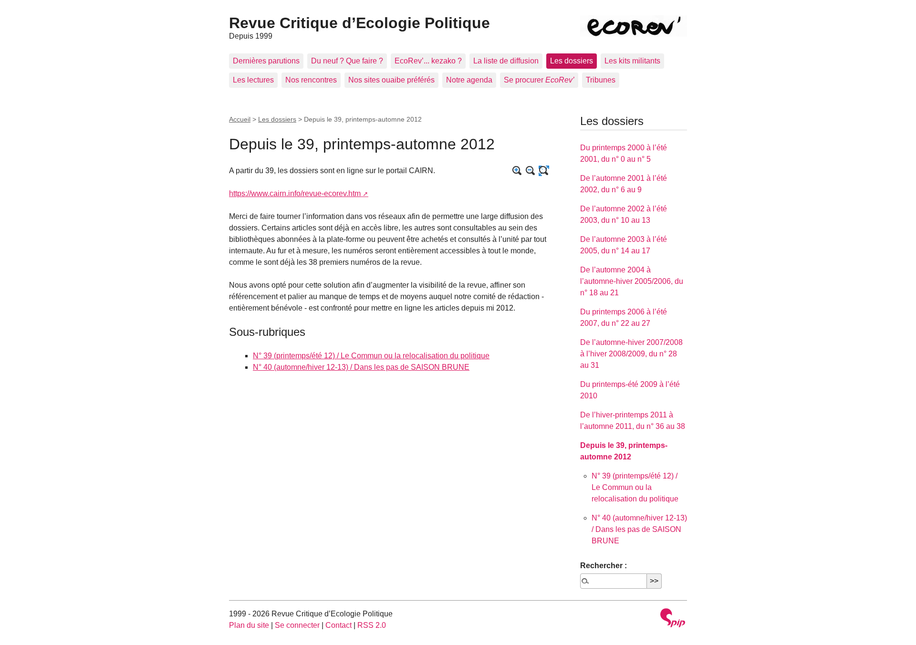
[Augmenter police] (517, 171)
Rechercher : (603, 566)
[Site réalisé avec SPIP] (672, 619)
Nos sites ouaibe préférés (391, 80)
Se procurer (539, 80)
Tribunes (600, 80)
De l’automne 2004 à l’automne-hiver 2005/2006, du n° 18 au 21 (631, 281)
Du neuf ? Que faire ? (347, 61)
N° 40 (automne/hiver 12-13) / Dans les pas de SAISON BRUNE (361, 367)
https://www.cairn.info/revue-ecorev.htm (295, 193)
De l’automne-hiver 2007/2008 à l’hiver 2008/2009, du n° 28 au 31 (631, 353)
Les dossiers (571, 61)
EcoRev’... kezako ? (428, 61)
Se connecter (297, 625)
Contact (338, 625)
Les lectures (253, 80)
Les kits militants (632, 61)
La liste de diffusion (506, 61)
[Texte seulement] (544, 171)
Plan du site (249, 625)
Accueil (239, 119)
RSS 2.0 (371, 625)
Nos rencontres (311, 80)
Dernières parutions (266, 61)
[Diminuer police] (530, 171)
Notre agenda (469, 80)
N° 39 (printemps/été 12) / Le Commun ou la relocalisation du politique (371, 356)
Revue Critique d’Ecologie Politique (359, 22)
